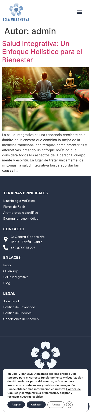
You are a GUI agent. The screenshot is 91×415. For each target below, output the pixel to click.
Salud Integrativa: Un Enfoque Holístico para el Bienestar (42, 51)
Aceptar (16, 404)
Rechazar (36, 404)
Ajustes (56, 404)
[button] (79, 12)
